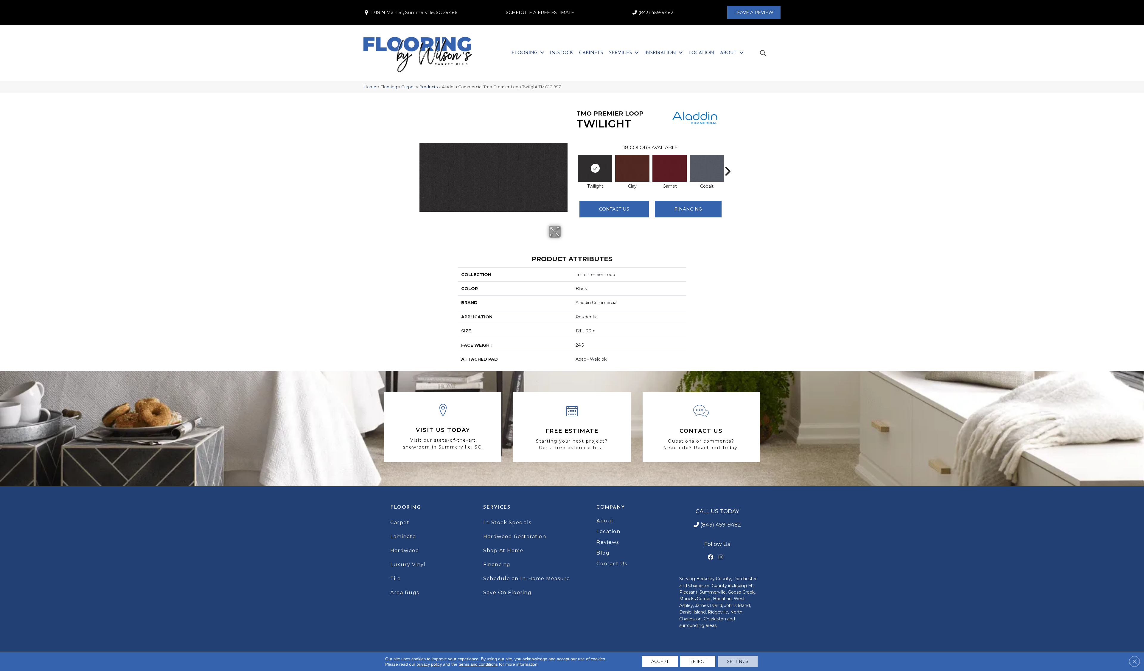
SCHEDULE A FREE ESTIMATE (540, 12)
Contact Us (614, 209)
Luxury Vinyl (408, 564)
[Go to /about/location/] (442, 427)
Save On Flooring (507, 592)
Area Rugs (404, 592)
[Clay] (632, 168)
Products (428, 86)
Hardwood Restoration (514, 536)
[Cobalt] (706, 168)
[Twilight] (595, 168)
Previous (573, 162)
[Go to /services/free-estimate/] (571, 427)
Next (727, 162)
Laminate (403, 536)
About (605, 521)
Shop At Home (503, 550)
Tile (395, 578)
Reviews (607, 542)
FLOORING (405, 507)
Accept (660, 661)
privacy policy (429, 664)
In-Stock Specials (507, 522)
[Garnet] (669, 168)
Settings (737, 661)
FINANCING (688, 209)
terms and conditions (478, 664)
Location (608, 531)
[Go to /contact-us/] (701, 427)
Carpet (408, 86)
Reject (697, 661)
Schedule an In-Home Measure (526, 578)
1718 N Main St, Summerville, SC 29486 (414, 12)
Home (369, 86)
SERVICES (496, 507)
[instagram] (721, 557)
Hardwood (404, 550)
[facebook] (710, 557)
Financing (497, 564)
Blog (603, 553)
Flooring (388, 86)
